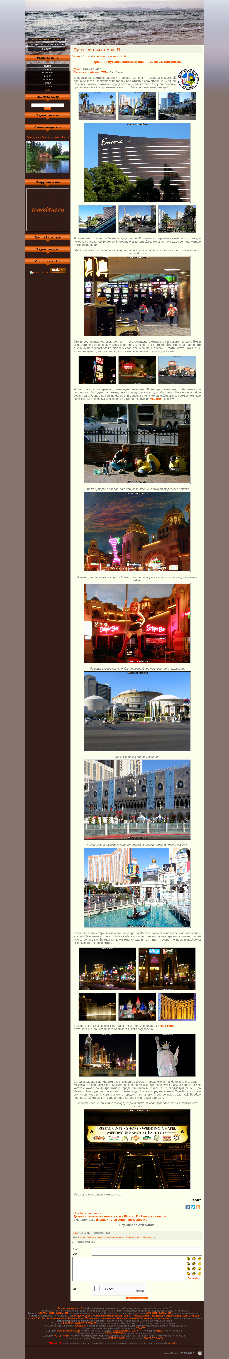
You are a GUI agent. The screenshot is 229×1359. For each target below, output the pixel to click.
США (47, 89)
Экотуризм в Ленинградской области (47, 137)
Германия (47, 72)
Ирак (152, 1316)
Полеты (47, 65)
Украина (111, 1318)
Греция (119, 1316)
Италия (170, 1316)
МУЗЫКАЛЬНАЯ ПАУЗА (125, 1331)
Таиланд (72, 1318)
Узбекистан (100, 1318)
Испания (48, 79)
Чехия (157, 1318)
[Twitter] (193, 1207)
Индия (47, 75)
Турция (89, 1318)
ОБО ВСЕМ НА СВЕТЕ (69, 1331)
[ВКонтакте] (188, 1207)
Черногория (146, 1318)
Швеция (165, 1318)
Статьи (86, 56)
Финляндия (122, 1318)
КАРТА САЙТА (116, 1338)
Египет (127, 1316)
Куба (184, 1316)
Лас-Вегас (92, 1237)
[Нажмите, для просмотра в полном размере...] (97, 120)
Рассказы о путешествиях (105, 56)
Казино (82, 1237)
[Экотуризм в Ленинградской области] (47, 173)
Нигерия (30, 1318)
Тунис (81, 1318)
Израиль (136, 1316)
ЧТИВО (159, 1331)
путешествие (132, 1237)
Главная (76, 56)
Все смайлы (194, 1278)
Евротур (47, 69)
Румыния (55, 1318)
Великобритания (105, 1316)
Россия (48, 86)
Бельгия (90, 1316)
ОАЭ (38, 1318)
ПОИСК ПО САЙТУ (153, 1338)
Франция (134, 1318)
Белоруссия (78, 1316)
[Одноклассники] (198, 1207)
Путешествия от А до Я (69, 1308)
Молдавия (194, 1316)
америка (150, 1237)
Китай (48, 82)
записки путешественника (111, 1237)
